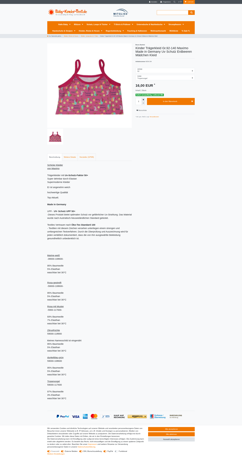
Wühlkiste (173, 31)
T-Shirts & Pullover (122, 24)
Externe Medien (71, 451)
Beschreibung (54, 157)
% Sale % (186, 31)
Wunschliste (142, 110)
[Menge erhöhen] (143, 99)
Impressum (92, 444)
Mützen (77, 24)
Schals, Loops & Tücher (97, 24)
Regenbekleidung (114, 31)
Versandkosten (154, 116)
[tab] (54, 157)
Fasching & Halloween (137, 31)
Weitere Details (70, 157)
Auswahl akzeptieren (171, 439)
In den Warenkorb (170, 101)
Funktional (123, 451)
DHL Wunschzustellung (92, 451)
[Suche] (174, 2)
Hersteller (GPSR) (87, 157)
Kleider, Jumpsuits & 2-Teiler (89, 36)
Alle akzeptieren (171, 429)
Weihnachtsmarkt (158, 31)
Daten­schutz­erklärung (86, 447)
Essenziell (55, 451)
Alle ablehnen (171, 434)
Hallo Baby (63, 24)
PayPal (110, 451)
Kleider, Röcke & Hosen (89, 31)
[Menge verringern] (143, 103)
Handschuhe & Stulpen (62, 31)
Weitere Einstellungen (56, 454)
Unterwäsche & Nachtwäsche (150, 24)
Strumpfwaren (175, 24)
